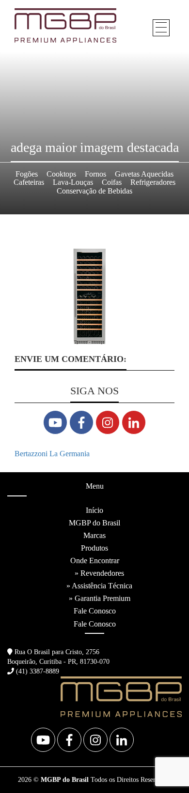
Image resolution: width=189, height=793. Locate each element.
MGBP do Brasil (94, 523)
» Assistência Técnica (99, 586)
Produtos (94, 548)
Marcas (94, 535)
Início (94, 510)
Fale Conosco (95, 611)
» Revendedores (99, 573)
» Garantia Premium (99, 598)
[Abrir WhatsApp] (164, 768)
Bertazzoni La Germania (52, 453)
